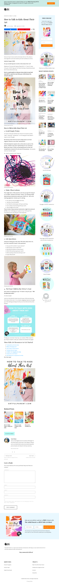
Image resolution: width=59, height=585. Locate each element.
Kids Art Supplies (7, 564)
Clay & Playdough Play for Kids (51, 131)
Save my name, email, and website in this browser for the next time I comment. (18, 502)
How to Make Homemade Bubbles (51, 102)
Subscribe (34, 572)
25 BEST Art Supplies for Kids (13, 352)
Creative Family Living (10, 15)
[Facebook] (13, 452)
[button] (51, 9)
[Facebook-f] (22, 556)
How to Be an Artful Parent (12, 348)
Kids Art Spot (7, 567)
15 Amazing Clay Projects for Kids (51, 135)
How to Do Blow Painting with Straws (51, 118)
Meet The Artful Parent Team (38, 564)
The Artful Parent (9, 433)
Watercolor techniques (50, 114)
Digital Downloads (8, 570)
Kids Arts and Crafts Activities (42, 98)
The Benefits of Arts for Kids (42, 149)
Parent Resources (41, 81)
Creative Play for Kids (50, 98)
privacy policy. (48, 532)
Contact (34, 570)
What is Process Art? (11, 346)
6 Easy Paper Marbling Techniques (42, 117)
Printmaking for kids (42, 114)
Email (5, 490)
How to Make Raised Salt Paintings (51, 84)
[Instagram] (15, 452)
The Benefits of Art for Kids (12, 345)
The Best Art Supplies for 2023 (42, 133)
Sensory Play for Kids (51, 147)
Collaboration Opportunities (38, 567)
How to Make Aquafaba (51, 149)
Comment (7, 469)
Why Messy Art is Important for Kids (14, 355)
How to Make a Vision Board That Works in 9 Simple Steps (42, 85)
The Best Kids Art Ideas (11, 350)
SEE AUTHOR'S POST (14, 448)
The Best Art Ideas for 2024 (42, 101)
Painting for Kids (51, 80)
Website (6, 495)
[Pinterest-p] (26, 556)
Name (5, 485)
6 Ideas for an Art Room (11, 353)
